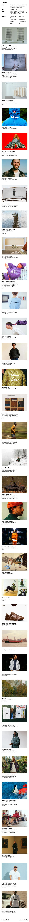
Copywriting (12, 21)
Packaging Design (22, 21)
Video (11, 23)
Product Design (22, 19)
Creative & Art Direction (13, 17)
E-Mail (16, 9)
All (19, 23)
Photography (21, 16)
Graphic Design (13, 19)
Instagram (12, 9)
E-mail (7, 919)
